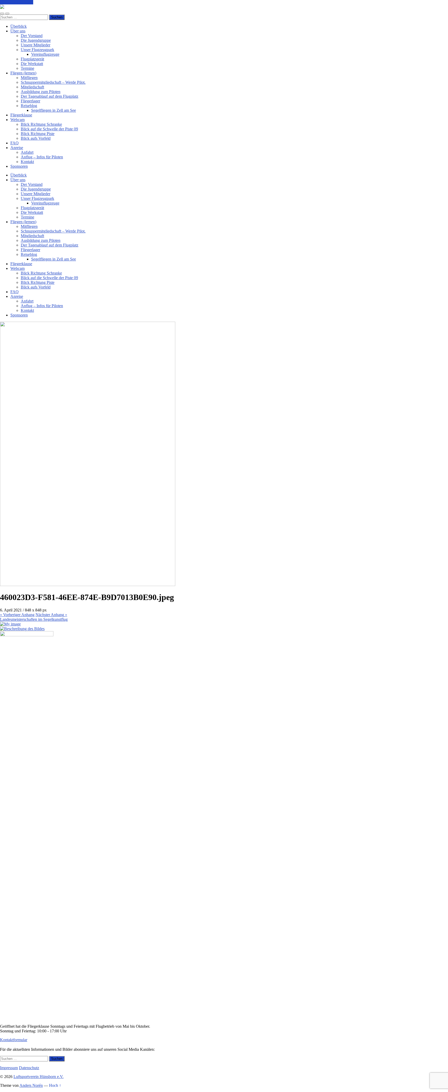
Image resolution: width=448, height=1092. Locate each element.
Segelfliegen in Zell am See (53, 110)
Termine (27, 68)
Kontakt (27, 161)
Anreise (16, 147)
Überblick (18, 26)
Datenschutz (29, 1068)
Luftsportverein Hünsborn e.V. (38, 1076)
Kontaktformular (13, 1040)
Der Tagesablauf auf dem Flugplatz (49, 96)
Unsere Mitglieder (35, 45)
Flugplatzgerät (32, 59)
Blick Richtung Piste (37, 133)
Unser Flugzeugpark (37, 49)
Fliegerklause (21, 115)
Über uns (17, 31)
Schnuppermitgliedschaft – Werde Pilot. (53, 82)
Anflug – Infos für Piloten (42, 157)
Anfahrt (27, 152)
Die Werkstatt (32, 63)
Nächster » (51, 614)
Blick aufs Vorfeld (36, 138)
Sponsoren (19, 166)
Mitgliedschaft (32, 87)
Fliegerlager (30, 101)
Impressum (9, 1068)
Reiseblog (29, 105)
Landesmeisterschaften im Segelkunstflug (34, 619)
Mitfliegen (29, 77)
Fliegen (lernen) (23, 73)
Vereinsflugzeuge (45, 54)
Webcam (17, 119)
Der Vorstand (32, 35)
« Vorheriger (17, 614)
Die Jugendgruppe (36, 40)
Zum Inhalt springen (16, 2)
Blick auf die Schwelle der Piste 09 (49, 129)
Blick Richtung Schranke (41, 124)
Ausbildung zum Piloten (40, 91)
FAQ (14, 143)
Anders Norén (31, 1085)
